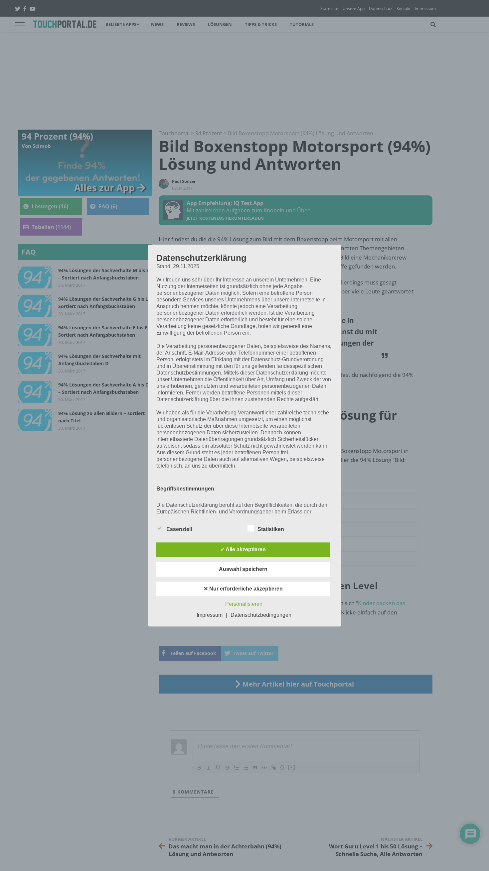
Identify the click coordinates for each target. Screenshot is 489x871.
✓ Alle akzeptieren (243, 549)
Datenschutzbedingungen (261, 615)
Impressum (210, 615)
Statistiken (270, 529)
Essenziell (179, 529)
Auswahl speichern (243, 569)
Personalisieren (243, 604)
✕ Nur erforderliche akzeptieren (243, 589)
